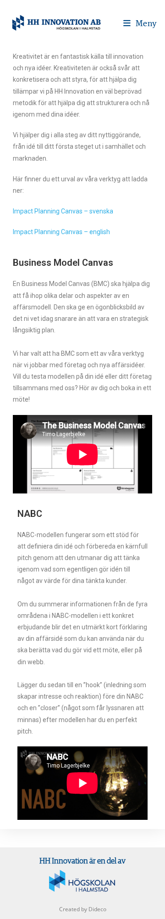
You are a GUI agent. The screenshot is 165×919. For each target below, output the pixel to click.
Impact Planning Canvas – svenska (63, 211)
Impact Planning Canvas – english (61, 231)
